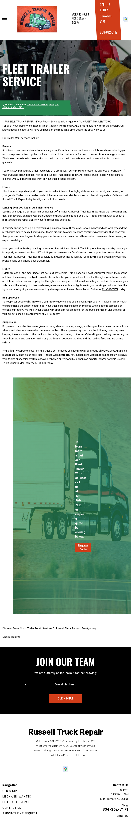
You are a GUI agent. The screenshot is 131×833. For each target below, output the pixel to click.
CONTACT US (11, 807)
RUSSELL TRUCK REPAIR (19, 121)
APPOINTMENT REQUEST (20, 813)
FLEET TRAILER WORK (97, 121)
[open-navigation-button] (4, 19)
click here (65, 698)
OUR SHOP (9, 791)
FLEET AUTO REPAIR (16, 802)
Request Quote (83, 547)
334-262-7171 (81, 215)
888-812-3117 (108, 32)
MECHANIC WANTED (16, 796)
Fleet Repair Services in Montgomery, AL (59, 121)
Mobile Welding (11, 636)
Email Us (123, 815)
